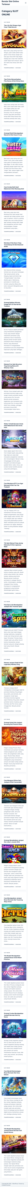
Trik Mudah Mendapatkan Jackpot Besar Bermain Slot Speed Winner (13, 1130)
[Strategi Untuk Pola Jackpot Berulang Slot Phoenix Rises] (14, 736)
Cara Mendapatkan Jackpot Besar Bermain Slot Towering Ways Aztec (13, 899)
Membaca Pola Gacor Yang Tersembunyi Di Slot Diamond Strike (13, 244)
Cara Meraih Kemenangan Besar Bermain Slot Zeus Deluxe (12, 1072)
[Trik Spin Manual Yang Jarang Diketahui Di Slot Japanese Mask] (14, 558)
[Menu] (25, 3)
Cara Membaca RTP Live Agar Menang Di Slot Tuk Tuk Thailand (13, 485)
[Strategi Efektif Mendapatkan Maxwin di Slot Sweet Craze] (14, 146)
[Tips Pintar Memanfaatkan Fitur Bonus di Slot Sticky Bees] (14, 92)
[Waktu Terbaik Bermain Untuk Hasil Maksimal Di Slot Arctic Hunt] (14, 439)
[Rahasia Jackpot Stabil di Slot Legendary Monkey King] (14, 676)
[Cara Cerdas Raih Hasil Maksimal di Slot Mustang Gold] (14, 200)
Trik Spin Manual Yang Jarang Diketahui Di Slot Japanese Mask (13, 544)
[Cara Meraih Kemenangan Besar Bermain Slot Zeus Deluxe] (14, 1086)
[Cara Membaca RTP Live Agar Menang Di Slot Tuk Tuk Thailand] (14, 498)
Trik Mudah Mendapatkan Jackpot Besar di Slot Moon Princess (13, 957)
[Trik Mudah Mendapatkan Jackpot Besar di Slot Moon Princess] (14, 971)
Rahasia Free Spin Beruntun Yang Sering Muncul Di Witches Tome (13, 366)
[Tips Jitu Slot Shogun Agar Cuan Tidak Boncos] (14, 39)
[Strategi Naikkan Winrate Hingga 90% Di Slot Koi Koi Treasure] (14, 318)
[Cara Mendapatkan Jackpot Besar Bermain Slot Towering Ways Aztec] (14, 913)
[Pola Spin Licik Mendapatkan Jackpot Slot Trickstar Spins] (14, 618)
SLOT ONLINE (7, 22)
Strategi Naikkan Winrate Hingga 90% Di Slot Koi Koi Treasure (12, 304)
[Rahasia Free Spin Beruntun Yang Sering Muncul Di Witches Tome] (14, 379)
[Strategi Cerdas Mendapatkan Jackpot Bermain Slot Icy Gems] (14, 1028)
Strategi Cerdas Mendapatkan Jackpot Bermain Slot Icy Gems (13, 1015)
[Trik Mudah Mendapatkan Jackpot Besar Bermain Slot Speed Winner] (14, 1144)
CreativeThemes (6, 1185)
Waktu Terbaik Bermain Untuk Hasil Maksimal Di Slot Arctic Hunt (13, 425)
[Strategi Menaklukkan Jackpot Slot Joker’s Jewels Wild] (14, 853)
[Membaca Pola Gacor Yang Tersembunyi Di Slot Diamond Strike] (14, 258)
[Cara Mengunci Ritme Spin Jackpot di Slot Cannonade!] (14, 794)
